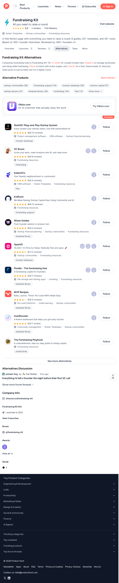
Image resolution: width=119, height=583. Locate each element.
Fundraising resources (59, 33)
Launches (43, 6)
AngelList (89, 62)
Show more (94, 91)
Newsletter (8, 566)
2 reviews (36, 28)
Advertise (87, 566)
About (26, 566)
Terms (40, 566)
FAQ (33, 566)
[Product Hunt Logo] (6, 6)
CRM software (56, 136)
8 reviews (36, 156)
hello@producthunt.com (26, 572)
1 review (36, 323)
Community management (29, 327)
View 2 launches (10, 418)
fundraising (61, 91)
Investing (53, 279)
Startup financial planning (78, 136)
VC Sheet (55, 62)
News (58, 6)
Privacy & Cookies (54, 566)
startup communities (16, 85)
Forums (72, 6)
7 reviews (36, 275)
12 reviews (37, 204)
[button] (85, 48)
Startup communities (35, 33)
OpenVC (71, 66)
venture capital (99, 85)
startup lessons (13, 91)
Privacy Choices (72, 566)
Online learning (46, 303)
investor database (73, 85)
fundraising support (45, 85)
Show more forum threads (16, 384)
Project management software (31, 136)
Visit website (107, 23)
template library (38, 91)
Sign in (109, 6)
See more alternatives (60, 361)
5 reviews (36, 299)
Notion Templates (14, 33)
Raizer (32, 66)
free (79, 91)
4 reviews (36, 180)
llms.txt (97, 566)
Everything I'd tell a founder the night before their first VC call (36, 378)
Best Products (25, 6)
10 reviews (37, 132)
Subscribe (90, 6)
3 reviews (36, 228)
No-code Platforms (26, 303)
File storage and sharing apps (31, 279)
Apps (18, 566)
